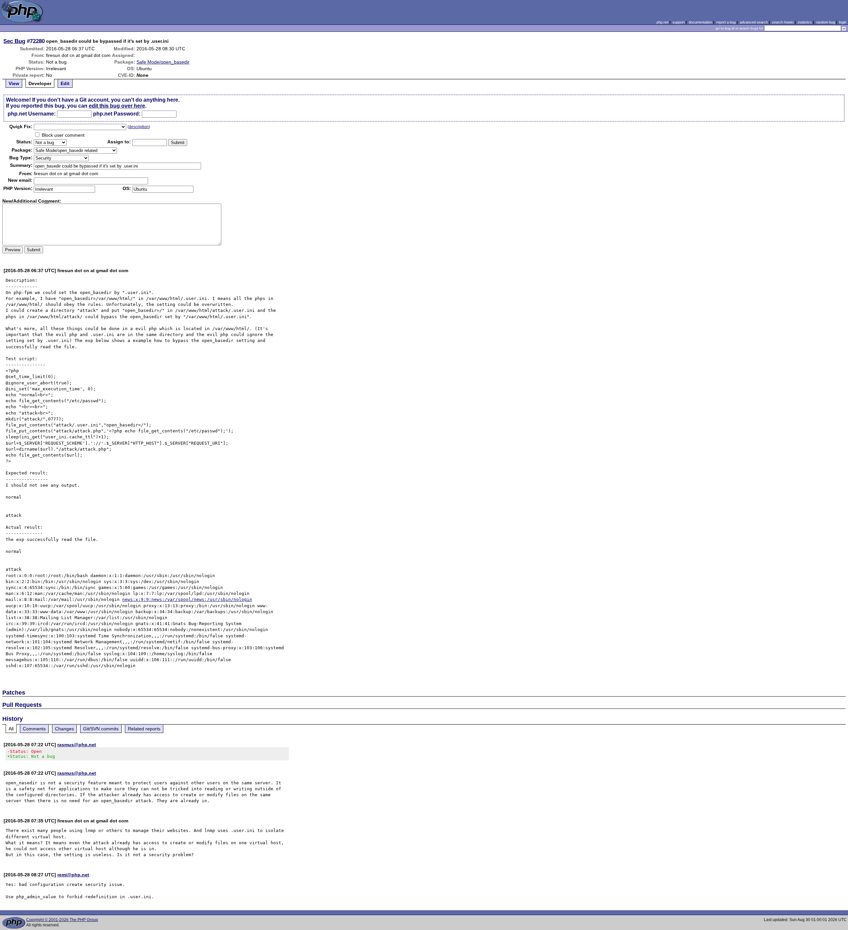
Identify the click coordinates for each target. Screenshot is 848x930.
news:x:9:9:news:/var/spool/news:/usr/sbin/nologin (187, 599)
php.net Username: (32, 114)
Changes (64, 728)
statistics (805, 22)
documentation (700, 22)
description (139, 126)
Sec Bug (14, 41)
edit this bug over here (117, 106)
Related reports (144, 728)
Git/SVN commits (101, 728)
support (678, 22)
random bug (825, 22)
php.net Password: (116, 114)
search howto (783, 22)
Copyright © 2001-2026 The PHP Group (62, 919)
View (14, 83)
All (11, 728)
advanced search (754, 22)
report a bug (726, 22)
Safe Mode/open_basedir (162, 62)
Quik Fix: (20, 126)
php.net (662, 22)
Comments (34, 728)
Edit (65, 83)
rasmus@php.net (76, 744)
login (842, 22)
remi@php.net (73, 874)
